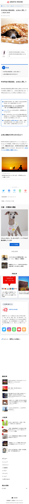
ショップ (5, 462)
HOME (15, 498)
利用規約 (9, 500)
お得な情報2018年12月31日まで (10, 74)
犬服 (13, 201)
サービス (5, 473)
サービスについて (12, 196)
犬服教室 (5, 467)
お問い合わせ (14, 120)
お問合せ (13, 500)
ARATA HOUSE (16, 2)
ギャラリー (6, 464)
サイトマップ (19, 500)
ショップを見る (14, 244)
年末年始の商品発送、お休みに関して (11, 71)
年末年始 (8, 201)
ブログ (4, 470)
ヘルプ (4, 476)
